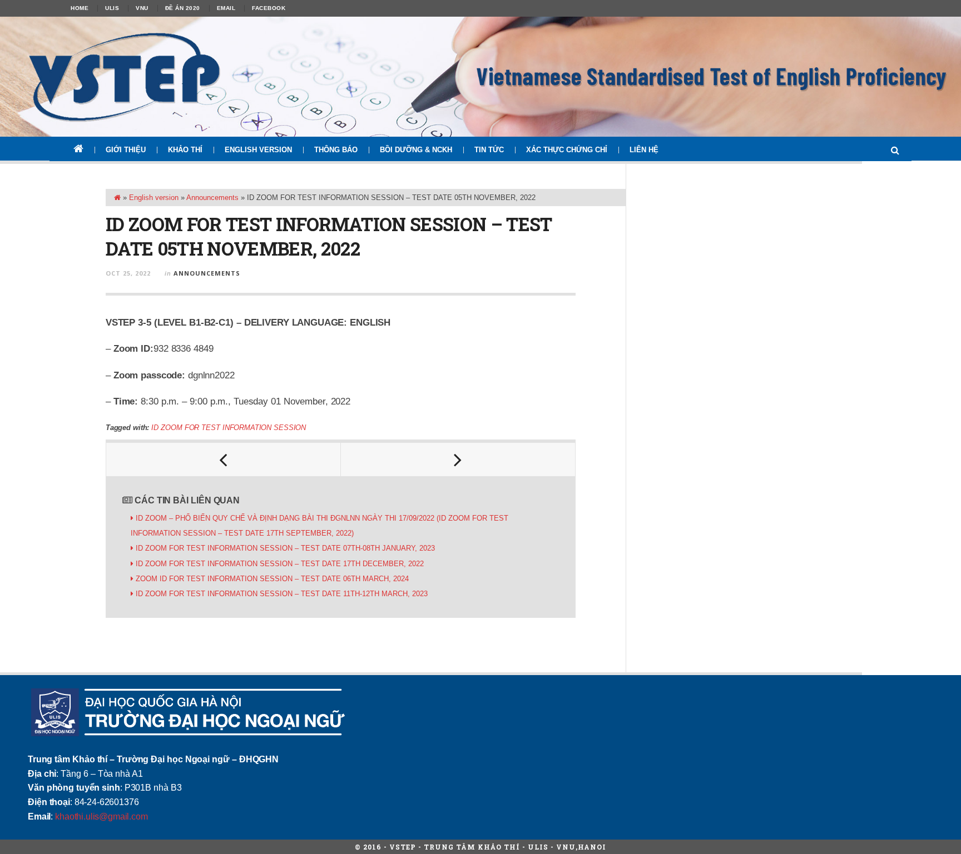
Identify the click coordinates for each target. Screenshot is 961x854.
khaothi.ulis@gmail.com (101, 816)
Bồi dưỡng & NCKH (416, 150)
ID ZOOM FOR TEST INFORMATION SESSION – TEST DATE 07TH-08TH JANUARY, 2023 (285, 548)
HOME (79, 8)
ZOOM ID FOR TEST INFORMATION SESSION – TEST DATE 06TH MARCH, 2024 (272, 579)
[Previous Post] (223, 459)
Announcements (212, 197)
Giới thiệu (126, 150)
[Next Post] (458, 459)
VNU (142, 8)
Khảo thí (185, 150)
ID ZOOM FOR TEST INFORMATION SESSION (228, 427)
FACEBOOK (268, 8)
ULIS (112, 8)
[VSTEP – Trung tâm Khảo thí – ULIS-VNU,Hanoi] (480, 77)
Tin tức (489, 150)
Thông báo (336, 150)
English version (258, 150)
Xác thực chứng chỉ (566, 150)
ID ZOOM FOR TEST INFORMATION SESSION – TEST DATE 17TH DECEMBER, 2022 (280, 564)
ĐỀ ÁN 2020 (182, 8)
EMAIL (226, 8)
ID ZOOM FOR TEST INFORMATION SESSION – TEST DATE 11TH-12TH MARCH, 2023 (282, 594)
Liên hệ (644, 150)
